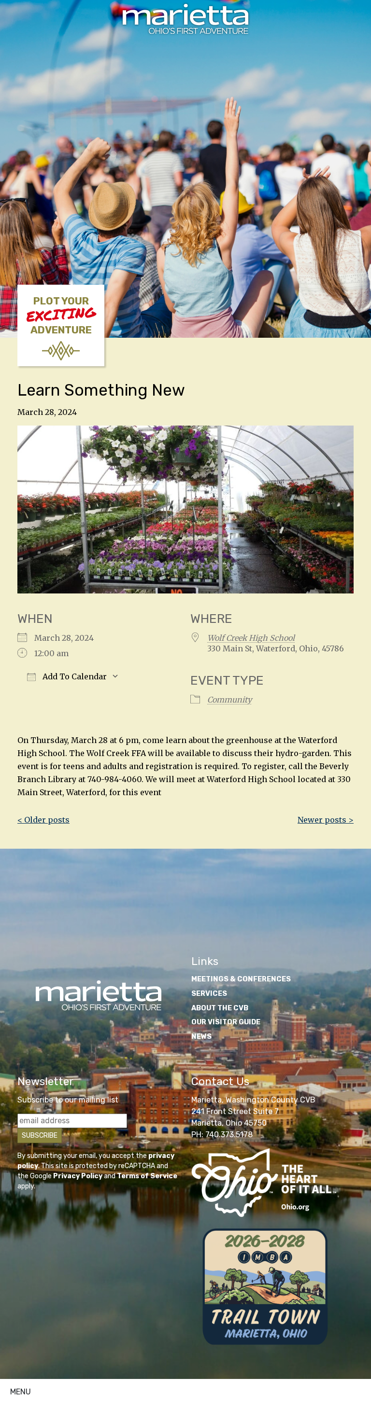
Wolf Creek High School (251, 638)
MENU (20, 1391)
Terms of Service (147, 1176)
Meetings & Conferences (241, 979)
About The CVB (219, 1008)
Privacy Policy (77, 1176)
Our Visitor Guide (225, 1022)
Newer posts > (326, 820)
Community (229, 699)
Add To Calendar (74, 676)
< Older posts (43, 820)
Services (209, 994)
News (201, 1037)
